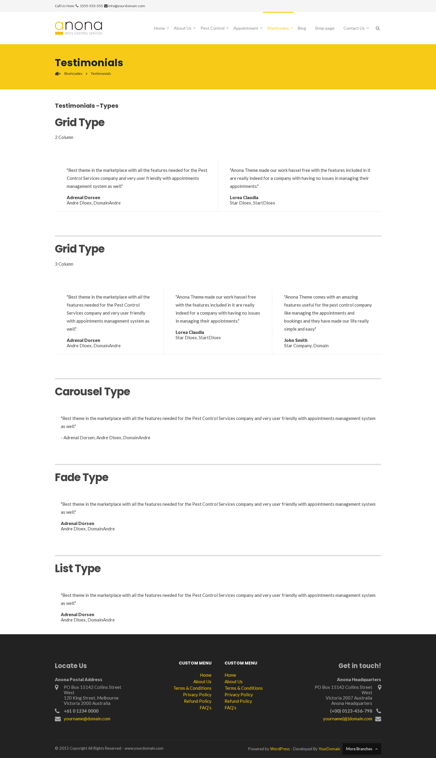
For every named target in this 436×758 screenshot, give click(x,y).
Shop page (325, 28)
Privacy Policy (197, 694)
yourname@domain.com (87, 718)
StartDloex (264, 202)
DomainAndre (107, 202)
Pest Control (213, 28)
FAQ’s (205, 707)
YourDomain (329, 748)
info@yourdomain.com (126, 6)
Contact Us (354, 28)
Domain (321, 345)
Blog (302, 28)
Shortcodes (278, 28)
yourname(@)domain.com (347, 718)
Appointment (245, 28)
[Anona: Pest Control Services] (78, 27)
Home (159, 28)
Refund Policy (197, 701)
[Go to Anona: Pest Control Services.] (57, 73)
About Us (183, 28)
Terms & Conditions (192, 688)
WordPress (280, 748)
